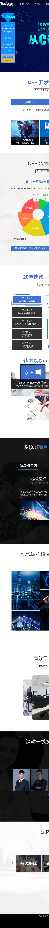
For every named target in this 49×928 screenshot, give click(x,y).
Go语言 (8, 38)
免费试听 (8, 60)
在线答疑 (8, 57)
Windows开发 (8, 44)
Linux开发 (8, 51)
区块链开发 (8, 32)
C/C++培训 (8, 25)
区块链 (38, 4)
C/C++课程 (24, 4)
